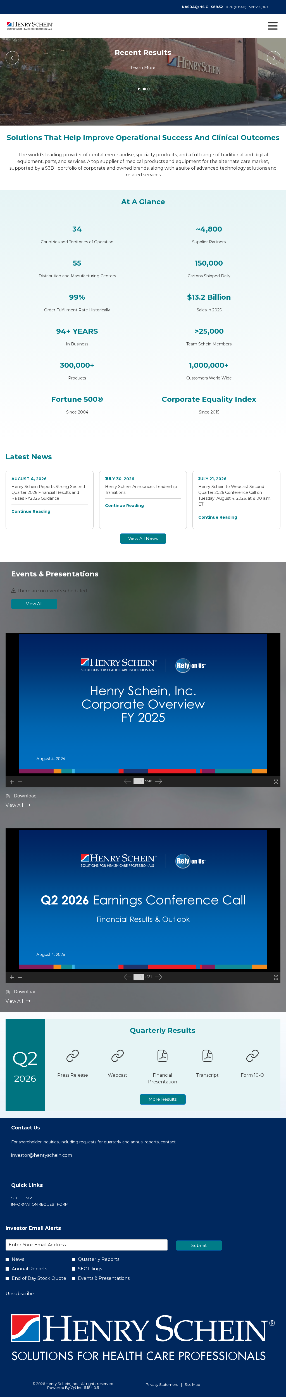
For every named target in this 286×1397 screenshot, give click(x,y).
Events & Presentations (104, 1278)
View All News (143, 538)
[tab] (144, 89)
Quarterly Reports (98, 1259)
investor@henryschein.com (41, 1155)
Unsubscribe (20, 1293)
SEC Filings (31, 1198)
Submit (199, 1245)
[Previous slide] (273, 57)
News (18, 1259)
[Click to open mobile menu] (272, 26)
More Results (163, 1099)
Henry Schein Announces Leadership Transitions (141, 489)
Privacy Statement (162, 1385)
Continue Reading (30, 511)
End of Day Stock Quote (39, 1278)
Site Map (192, 1385)
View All (34, 603)
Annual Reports (29, 1268)
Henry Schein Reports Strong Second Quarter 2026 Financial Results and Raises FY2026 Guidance (48, 492)
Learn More (143, 67)
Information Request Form (48, 1204)
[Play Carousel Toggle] (138, 89)
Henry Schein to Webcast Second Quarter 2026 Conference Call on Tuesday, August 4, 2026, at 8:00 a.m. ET (234, 495)
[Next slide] (12, 57)
